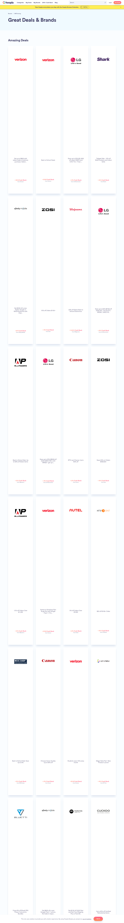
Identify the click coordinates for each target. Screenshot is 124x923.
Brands (10, 13)
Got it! (98, 919)
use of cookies (87, 919)
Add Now (85, 7)
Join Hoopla (117, 2)
